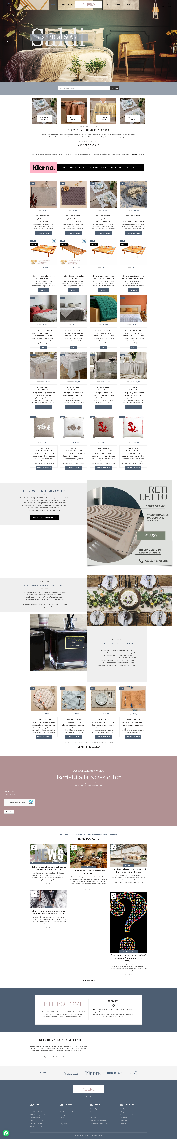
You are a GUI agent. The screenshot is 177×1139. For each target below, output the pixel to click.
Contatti (123, 1124)
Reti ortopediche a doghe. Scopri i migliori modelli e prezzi (48, 868)
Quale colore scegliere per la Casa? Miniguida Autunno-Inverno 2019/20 (128, 958)
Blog (70, 4)
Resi (91, 1115)
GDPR (62, 1121)
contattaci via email (138, 154)
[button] (6, 1133)
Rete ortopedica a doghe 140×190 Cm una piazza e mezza (103, 278)
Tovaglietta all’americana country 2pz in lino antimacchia (43, 221)
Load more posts (88, 981)
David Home (45, 387)
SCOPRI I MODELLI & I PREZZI (44, 517)
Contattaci (129, 4)
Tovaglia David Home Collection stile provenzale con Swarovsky (103, 395)
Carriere (118, 4)
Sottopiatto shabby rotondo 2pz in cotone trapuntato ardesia (133, 221)
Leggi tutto (43, 290)
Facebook (123, 1118)
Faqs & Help (64, 1124)
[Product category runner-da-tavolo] (44, 118)
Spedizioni (93, 1112)
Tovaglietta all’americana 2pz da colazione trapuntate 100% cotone (103, 724)
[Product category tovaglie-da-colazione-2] (103, 118)
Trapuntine (49, 330)
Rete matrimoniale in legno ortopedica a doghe (43, 277)
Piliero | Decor (84, 1136)
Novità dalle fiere (50, 863)
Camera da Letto (102, 273)
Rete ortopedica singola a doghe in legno (73, 277)
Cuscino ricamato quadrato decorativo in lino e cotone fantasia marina (44, 455)
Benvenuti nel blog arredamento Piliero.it (88, 872)
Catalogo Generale (126, 1109)
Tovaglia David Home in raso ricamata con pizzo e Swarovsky (73, 395)
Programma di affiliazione (98, 1124)
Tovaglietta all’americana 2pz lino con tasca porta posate (74, 723)
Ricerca (115, 88)
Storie (57, 863)
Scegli (43, 347)
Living (51, 450)
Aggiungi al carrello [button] (43, 233)
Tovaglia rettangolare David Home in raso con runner (43, 394)
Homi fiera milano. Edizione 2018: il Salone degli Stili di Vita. (128, 870)
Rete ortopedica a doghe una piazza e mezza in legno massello (133, 278)
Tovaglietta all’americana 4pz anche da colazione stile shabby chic (133, 724)
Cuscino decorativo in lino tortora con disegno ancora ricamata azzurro (133, 455)
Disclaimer (63, 1109)
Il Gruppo (109, 4)
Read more (48, 884)
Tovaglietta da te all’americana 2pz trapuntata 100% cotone (44, 724)
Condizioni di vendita (67, 1112)
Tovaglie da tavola (43, 389)
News (43, 863)
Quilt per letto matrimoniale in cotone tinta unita (43, 334)
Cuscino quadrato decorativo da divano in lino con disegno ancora (103, 455)
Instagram (123, 1121)
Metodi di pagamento (97, 1109)
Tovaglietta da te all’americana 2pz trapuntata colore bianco (103, 221)
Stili (130, 951)
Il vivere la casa (36, 863)
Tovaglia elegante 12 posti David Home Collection (133, 394)
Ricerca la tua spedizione (98, 1121)
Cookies (62, 1118)
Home (53, 4)
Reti (43, 273)
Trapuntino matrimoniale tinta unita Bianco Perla (73, 334)
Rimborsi (93, 1118)
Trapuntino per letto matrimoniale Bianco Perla (103, 334)
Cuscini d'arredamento (42, 450)
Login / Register (166, 3)
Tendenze (62, 863)
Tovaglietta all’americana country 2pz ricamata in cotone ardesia (73, 221)
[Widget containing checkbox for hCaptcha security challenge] (19, 802)
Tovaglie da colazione (43, 216)
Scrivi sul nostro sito (127, 1115)
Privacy (62, 1115)
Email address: (9, 791)
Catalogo (61, 4)
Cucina (39, 387)
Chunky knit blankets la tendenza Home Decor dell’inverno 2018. (48, 912)
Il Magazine (124, 1112)
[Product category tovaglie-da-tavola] (74, 118)
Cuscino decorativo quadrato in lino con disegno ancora (73, 455)
